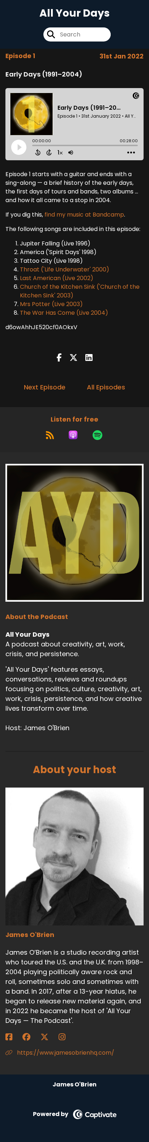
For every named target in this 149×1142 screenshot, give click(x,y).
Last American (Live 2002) (56, 278)
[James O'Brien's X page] (49, 1037)
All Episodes (106, 387)
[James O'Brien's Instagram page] (66, 1037)
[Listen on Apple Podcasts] (73, 435)
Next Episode (44, 387)
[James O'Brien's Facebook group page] (30, 1037)
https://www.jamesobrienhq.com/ (65, 1053)
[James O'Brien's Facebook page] (13, 1037)
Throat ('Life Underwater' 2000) (64, 269)
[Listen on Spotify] (97, 435)
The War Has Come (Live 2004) (64, 313)
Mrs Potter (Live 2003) (51, 304)
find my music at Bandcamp (84, 214)
